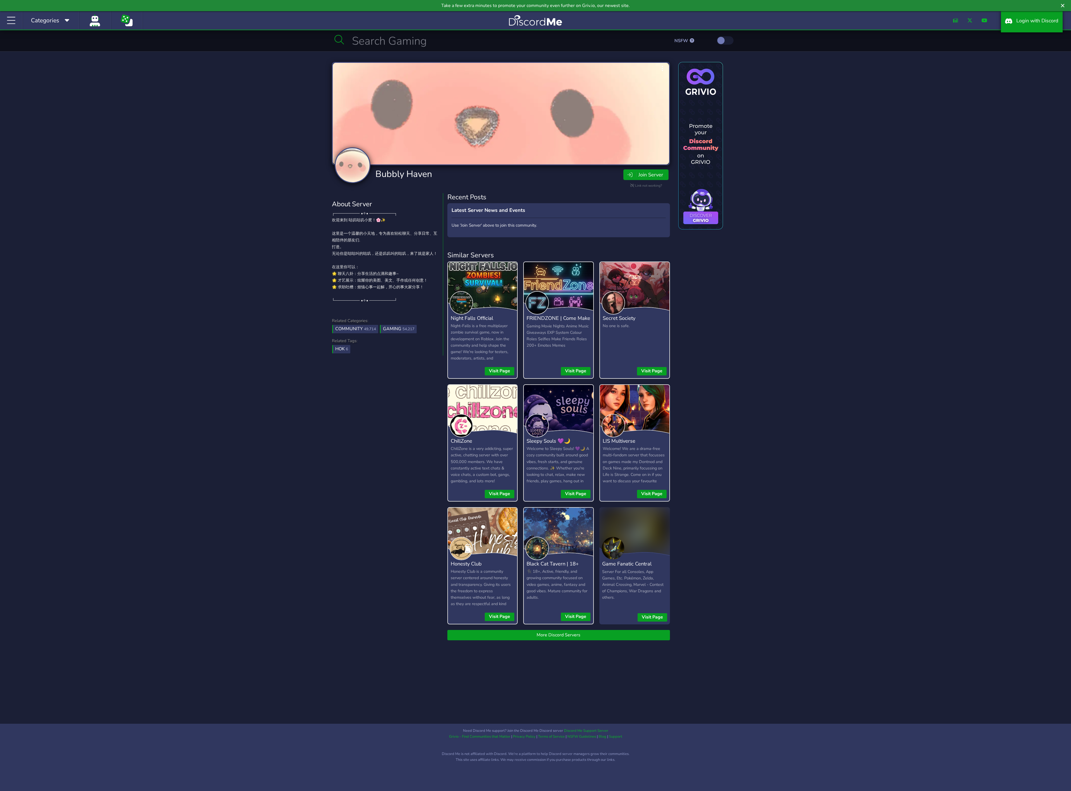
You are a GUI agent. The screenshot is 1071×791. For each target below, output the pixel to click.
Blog (602, 736)
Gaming (398, 329)
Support (615, 736)
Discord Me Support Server (586, 730)
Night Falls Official (472, 318)
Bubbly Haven (403, 174)
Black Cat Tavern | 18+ (553, 563)
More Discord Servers (558, 635)
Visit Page (499, 371)
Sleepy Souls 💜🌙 (548, 440)
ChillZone (461, 440)
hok (341, 349)
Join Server (650, 174)
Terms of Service (551, 736)
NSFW (681, 41)
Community (355, 329)
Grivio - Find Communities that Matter (479, 736)
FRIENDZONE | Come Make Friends (558, 322)
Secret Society (619, 318)
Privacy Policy (524, 736)
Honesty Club (466, 563)
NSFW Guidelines (581, 736)
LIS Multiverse (619, 440)
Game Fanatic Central (627, 563)
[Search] (339, 39)
